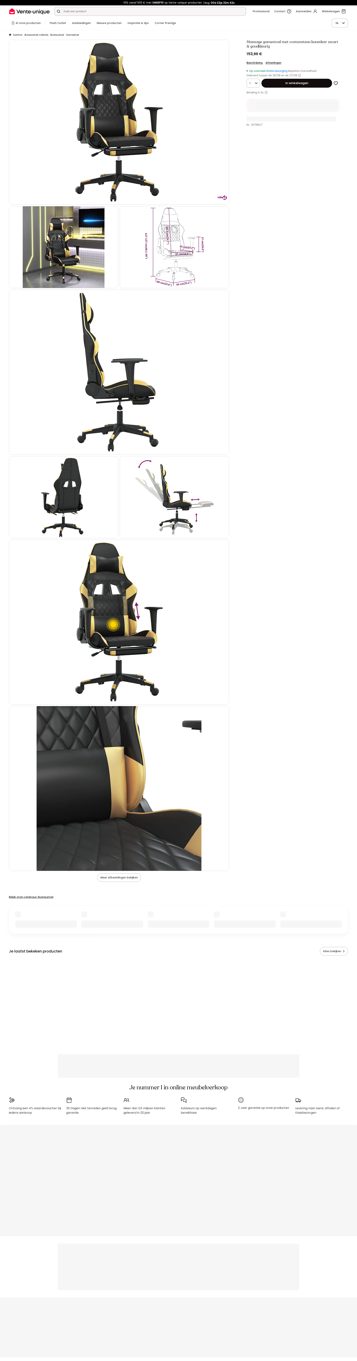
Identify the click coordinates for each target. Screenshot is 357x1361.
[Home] (10, 35)
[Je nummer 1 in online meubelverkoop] (29, 11)
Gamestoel (72, 34)
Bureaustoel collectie (36, 34)
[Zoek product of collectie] (58, 11)
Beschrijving (255, 63)
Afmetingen (273, 63)
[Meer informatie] (299, 75)
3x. (262, 92)
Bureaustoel (57, 34)
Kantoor (17, 34)
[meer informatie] (266, 92)
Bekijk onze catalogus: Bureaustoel (31, 897)
